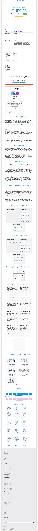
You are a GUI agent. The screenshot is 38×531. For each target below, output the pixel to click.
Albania (16, 408)
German (16, 422)
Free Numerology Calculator (7, 497)
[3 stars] (19, 16)
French (24, 421)
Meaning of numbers (6, 465)
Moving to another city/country (8, 488)
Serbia (8, 441)
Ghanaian (9, 423)
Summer (14, 242)
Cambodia (17, 413)
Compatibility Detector (7, 504)
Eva (26, 221)
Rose (19, 260)
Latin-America (17, 432)
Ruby (17, 227)
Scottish (24, 440)
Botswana (25, 412)
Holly (14, 260)
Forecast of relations (6, 474)
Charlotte (17, 256)
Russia (24, 439)
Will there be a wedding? (7, 473)
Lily (22, 212)
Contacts (5, 518)
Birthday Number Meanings (7, 468)
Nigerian (16, 436)
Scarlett (24, 218)
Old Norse (17, 437)
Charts (4, 3)
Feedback (5, 512)
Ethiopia (24, 420)
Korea (16, 431)
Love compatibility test (7, 460)
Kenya (8, 431)
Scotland (16, 440)
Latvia (24, 432)
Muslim (24, 433)
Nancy (17, 260)
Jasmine (10, 242)
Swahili (24, 443)
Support (20, 0)
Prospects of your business (7, 484)
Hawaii (8, 424)
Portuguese (17, 439)
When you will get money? (7, 489)
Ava (20, 212)
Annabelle (15, 230)
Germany (24, 422)
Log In (24, 0)
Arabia (16, 409)
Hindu (24, 424)
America (24, 408)
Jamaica (24, 429)
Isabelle (28, 245)
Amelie (8, 212)
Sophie (23, 256)
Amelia (24, 241)
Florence (21, 248)
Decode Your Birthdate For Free (20, 82)
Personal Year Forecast (7, 502)
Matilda (21, 221)
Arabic (24, 409)
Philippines (9, 438)
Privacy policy (5, 514)
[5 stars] (22, 16)
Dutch (24, 417)
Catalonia (9, 414)
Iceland (16, 425)
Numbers (26, 3)
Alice (14, 257)
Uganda (16, 445)
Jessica (20, 256)
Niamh (11, 212)
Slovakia (16, 441)
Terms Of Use (5, 515)
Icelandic (24, 425)
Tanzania (16, 444)
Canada (24, 413)
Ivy (28, 215)
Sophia (27, 212)
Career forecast (6, 479)
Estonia (16, 420)
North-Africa (25, 436)
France (16, 421)
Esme (24, 221)
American (9, 409)
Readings (13, 3)
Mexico (8, 433)
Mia (24, 212)
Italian (8, 429)
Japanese (17, 430)
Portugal (8, 439)
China (24, 414)
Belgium (8, 412)
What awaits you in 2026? (7, 457)
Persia (24, 437)
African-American (10, 408)
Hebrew (16, 424)
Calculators (8, 3)
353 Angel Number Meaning (11, 365)
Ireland (8, 428)
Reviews (5, 513)
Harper (15, 227)
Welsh (16, 446)
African (24, 407)
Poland (16, 438)
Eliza (13, 241)
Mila (7, 242)
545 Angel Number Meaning (11, 375)
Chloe (26, 218)
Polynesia (25, 438)
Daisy (21, 215)
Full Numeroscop (6, 501)
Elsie (24, 248)
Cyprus (8, 416)
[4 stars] (20, 16)
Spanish (16, 443)
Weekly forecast (6, 458)
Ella (14, 256)
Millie (26, 248)
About (4, 511)
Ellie (22, 251)
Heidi (16, 242)
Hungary (8, 425)
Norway (8, 437)
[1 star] (16, 16)
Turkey (8, 445)
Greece (16, 423)
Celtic (16, 414)
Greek (24, 423)
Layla (29, 248)
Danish (24, 416)
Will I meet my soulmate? (7, 472)
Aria (20, 251)
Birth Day (5, 452)
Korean (24, 431)
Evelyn (21, 218)
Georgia (16, 241)
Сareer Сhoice (5, 461)
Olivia (21, 241)
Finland (8, 421)
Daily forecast (5, 459)
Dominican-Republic (19, 417)
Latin (8, 432)
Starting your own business (7, 483)
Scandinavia (9, 440)
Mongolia (17, 433)
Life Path (17, 3)
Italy (16, 429)
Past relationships (6, 475)
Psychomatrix (5, 454)
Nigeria (8, 436)
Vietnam (24, 445)
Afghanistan (9, 407)
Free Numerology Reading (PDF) (8, 494)
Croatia (16, 415)
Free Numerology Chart (7, 493)
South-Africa (25, 441)
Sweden (8, 444)
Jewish (24, 430)
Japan (8, 430)
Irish (16, 428)
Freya (23, 215)
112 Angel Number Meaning (24, 365)
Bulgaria (8, 413)
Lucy (28, 221)
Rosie (19, 227)
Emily (28, 241)
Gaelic (8, 422)
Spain (8, 443)
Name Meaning (6, 453)
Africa (16, 407)
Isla (26, 241)
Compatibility (21, 3)
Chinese (8, 415)
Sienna (26, 215)
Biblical (16, 412)
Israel (24, 428)
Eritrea (8, 420)
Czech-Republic (18, 416)
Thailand (24, 444)
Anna (21, 260)
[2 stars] (17, 16)
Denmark (9, 417)
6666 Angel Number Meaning (24, 375)
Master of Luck (6, 503)
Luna (22, 227)
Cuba (24, 415)
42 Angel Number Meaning (11, 384)
